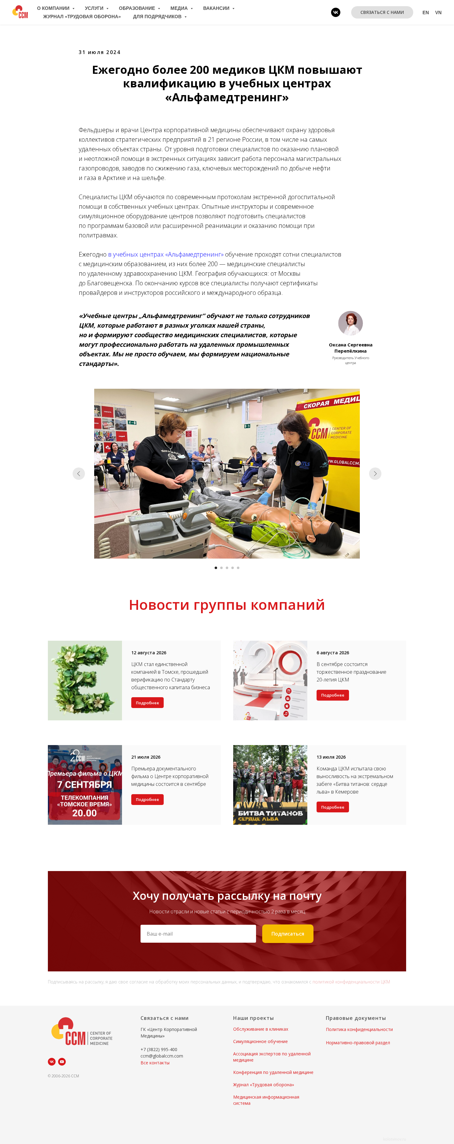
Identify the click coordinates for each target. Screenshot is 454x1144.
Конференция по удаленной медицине (273, 1072)
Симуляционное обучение (260, 1041)
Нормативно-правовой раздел (358, 1043)
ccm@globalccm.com (162, 1056)
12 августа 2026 (148, 653)
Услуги (95, 8)
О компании (54, 8)
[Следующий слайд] (375, 473)
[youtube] (62, 1062)
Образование (137, 8)
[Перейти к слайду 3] (227, 568)
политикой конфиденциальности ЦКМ (351, 982)
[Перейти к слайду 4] (232, 568)
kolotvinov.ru (394, 1139)
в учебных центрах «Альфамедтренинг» (166, 254)
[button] (382, 12)
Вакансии (217, 8)
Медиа (179, 8)
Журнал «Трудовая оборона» (82, 16)
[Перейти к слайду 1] (216, 568)
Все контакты (155, 1063)
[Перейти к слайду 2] (221, 568)
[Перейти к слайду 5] (238, 568)
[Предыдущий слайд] (79, 473)
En (425, 12)
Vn (438, 12)
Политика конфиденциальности (359, 1029)
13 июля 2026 (331, 757)
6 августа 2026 (333, 653)
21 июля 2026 (145, 757)
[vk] (335, 12)
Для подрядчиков (158, 16)
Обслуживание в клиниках (260, 1029)
